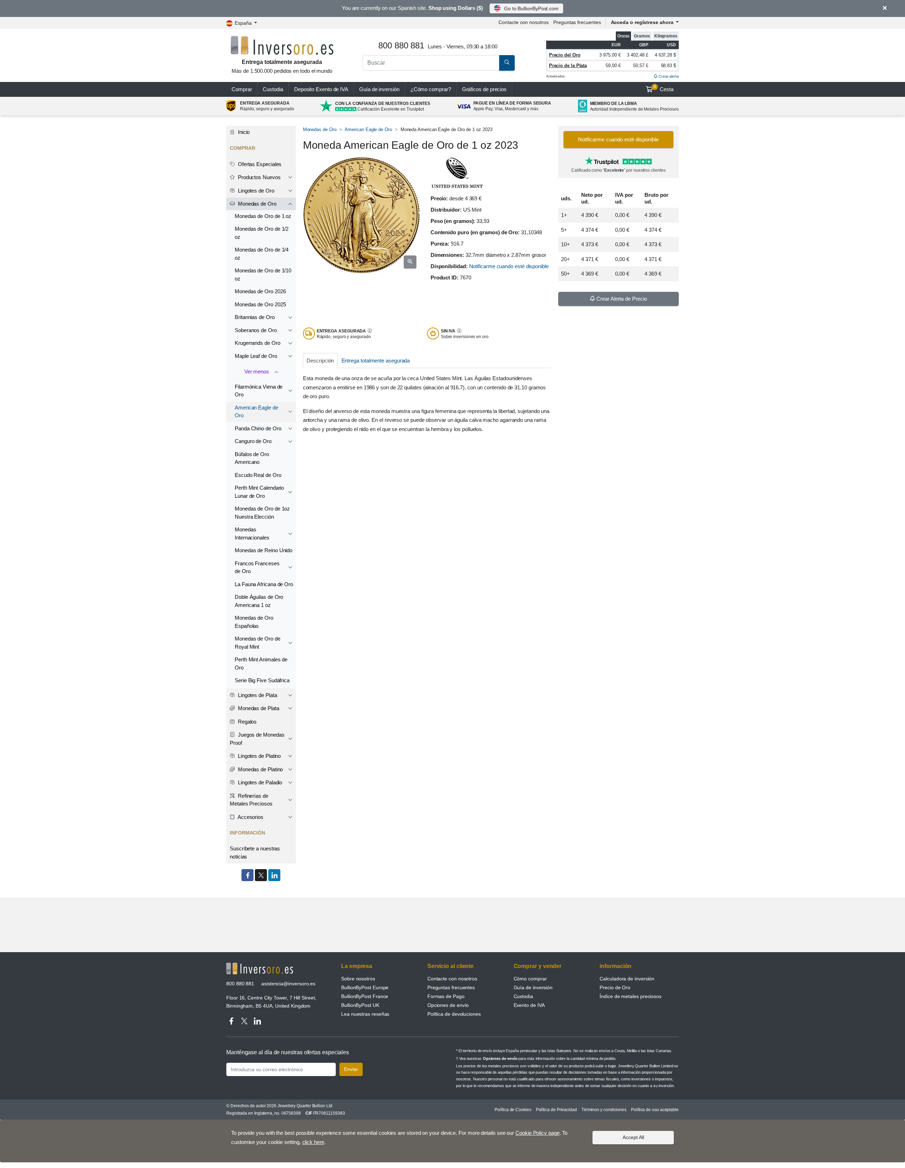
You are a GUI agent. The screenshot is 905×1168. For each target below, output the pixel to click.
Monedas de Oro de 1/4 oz (261, 254)
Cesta (663, 88)
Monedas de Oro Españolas (254, 622)
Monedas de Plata (258, 708)
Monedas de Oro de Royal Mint (257, 643)
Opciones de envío (448, 1005)
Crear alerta (668, 76)
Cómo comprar (530, 978)
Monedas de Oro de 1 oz (263, 216)
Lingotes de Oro (255, 191)
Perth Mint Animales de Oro (261, 663)
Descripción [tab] (320, 361)
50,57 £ (640, 65)
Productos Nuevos (259, 177)
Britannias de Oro (255, 317)
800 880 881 (240, 983)
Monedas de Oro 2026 (260, 291)
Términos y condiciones (604, 1109)
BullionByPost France (364, 996)
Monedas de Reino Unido (263, 550)
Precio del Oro (564, 55)
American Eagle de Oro (368, 129)
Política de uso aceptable (655, 1109)
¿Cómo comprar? (430, 89)
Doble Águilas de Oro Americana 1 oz (259, 601)
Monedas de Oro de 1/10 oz (263, 274)
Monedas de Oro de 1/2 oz (261, 233)
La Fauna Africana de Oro (264, 584)
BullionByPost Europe (365, 987)
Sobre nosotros (358, 978)
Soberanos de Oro (256, 330)
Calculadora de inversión (627, 978)
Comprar (242, 89)
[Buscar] (507, 63)
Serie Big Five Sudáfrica (262, 680)
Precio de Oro (615, 987)
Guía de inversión (379, 89)
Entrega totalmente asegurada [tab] (375, 361)
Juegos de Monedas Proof (257, 739)
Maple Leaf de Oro (256, 356)
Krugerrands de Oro (257, 343)
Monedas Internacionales (252, 533)
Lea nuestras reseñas (365, 1014)
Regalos (247, 722)
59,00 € (613, 65)
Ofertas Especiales (259, 164)
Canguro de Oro (253, 441)
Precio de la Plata (568, 65)
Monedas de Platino (260, 769)
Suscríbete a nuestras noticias (255, 852)
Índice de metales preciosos (630, 996)
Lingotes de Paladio (259, 782)
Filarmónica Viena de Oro (258, 391)
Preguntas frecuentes (577, 22)
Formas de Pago (446, 996)
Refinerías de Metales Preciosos (251, 800)
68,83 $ (668, 65)
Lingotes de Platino (259, 756)
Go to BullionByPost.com (531, 8)
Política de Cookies (513, 1109)
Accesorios (250, 817)
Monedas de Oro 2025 (260, 304)
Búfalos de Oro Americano (252, 458)
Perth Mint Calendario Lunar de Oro (259, 492)
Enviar (351, 1069)
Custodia (273, 89)
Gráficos (484, 89)
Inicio (243, 132)
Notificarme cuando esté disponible (509, 266)
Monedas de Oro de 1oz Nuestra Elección (262, 513)
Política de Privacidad (556, 1109)
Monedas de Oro (320, 129)
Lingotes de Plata (257, 695)
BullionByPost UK (360, 1005)
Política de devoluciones (454, 1014)
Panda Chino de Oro (258, 428)
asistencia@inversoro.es (288, 983)
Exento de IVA (321, 89)
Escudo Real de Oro (258, 475)
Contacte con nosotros (452, 978)
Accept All (633, 1137)
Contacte (523, 22)
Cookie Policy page (537, 1133)
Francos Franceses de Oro (257, 567)
